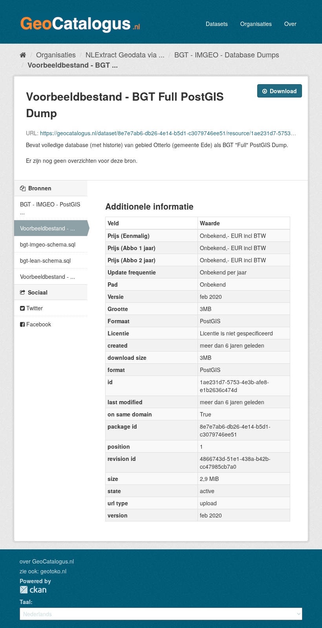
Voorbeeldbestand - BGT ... (72, 65)
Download (282, 91)
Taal (25, 602)
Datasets (217, 24)
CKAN (33, 590)
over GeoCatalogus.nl (47, 561)
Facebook (38, 324)
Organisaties (256, 24)
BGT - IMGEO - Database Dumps (226, 54)
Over (290, 24)
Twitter (34, 308)
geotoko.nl (53, 571)
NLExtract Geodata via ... (125, 54)
